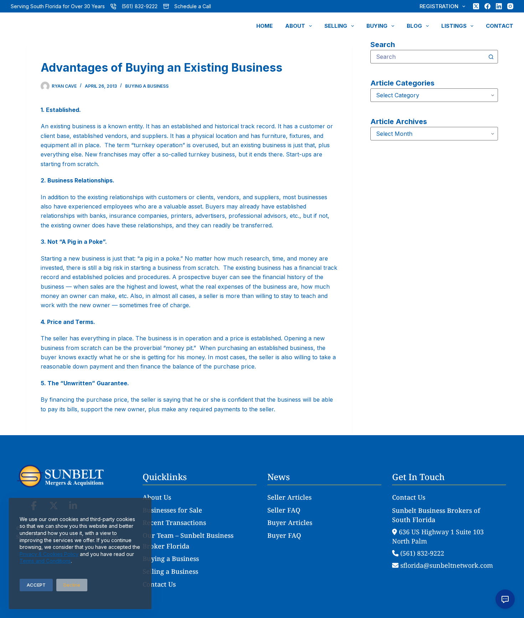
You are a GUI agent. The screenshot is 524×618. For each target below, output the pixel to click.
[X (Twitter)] (476, 6)
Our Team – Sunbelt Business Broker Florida (188, 540)
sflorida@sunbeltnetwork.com (446, 565)
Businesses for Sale (172, 510)
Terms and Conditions (45, 561)
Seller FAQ (283, 510)
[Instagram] (510, 6)
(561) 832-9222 (140, 6)
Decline (71, 585)
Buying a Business (147, 86)
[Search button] (491, 56)
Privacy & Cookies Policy (49, 554)
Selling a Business (170, 571)
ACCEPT (36, 585)
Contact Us (159, 584)
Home (264, 25)
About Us (157, 497)
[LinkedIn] (499, 6)
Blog (414, 25)
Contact (499, 25)
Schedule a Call (192, 6)
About (295, 25)
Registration (439, 6)
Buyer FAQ (284, 535)
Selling (335, 25)
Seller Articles (289, 497)
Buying (376, 25)
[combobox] (427, 56)
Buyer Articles (289, 522)
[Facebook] (487, 6)
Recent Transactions (174, 522)
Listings (454, 25)
